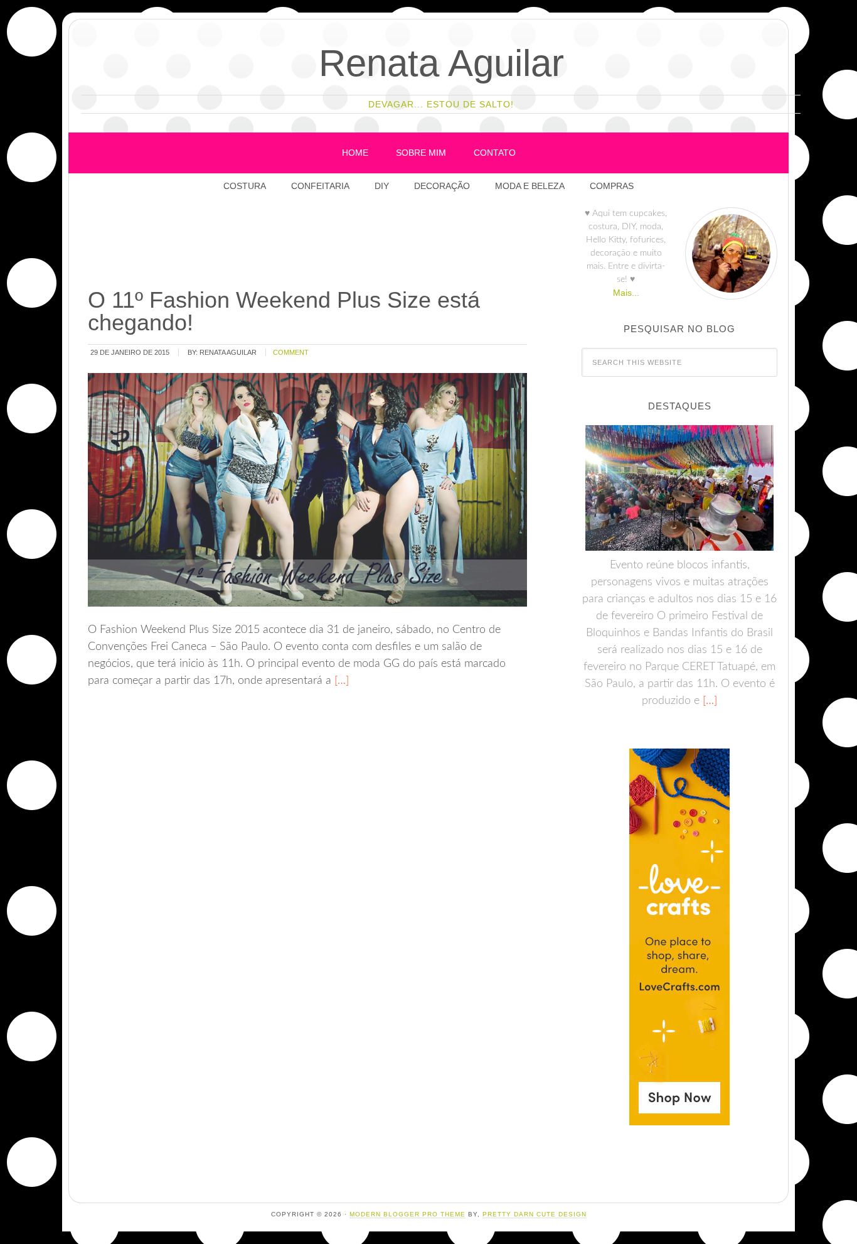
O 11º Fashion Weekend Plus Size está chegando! (284, 311)
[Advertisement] (314, 244)
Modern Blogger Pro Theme (407, 1214)
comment (291, 352)
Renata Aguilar (441, 63)
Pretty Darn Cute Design (534, 1214)
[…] (340, 680)
